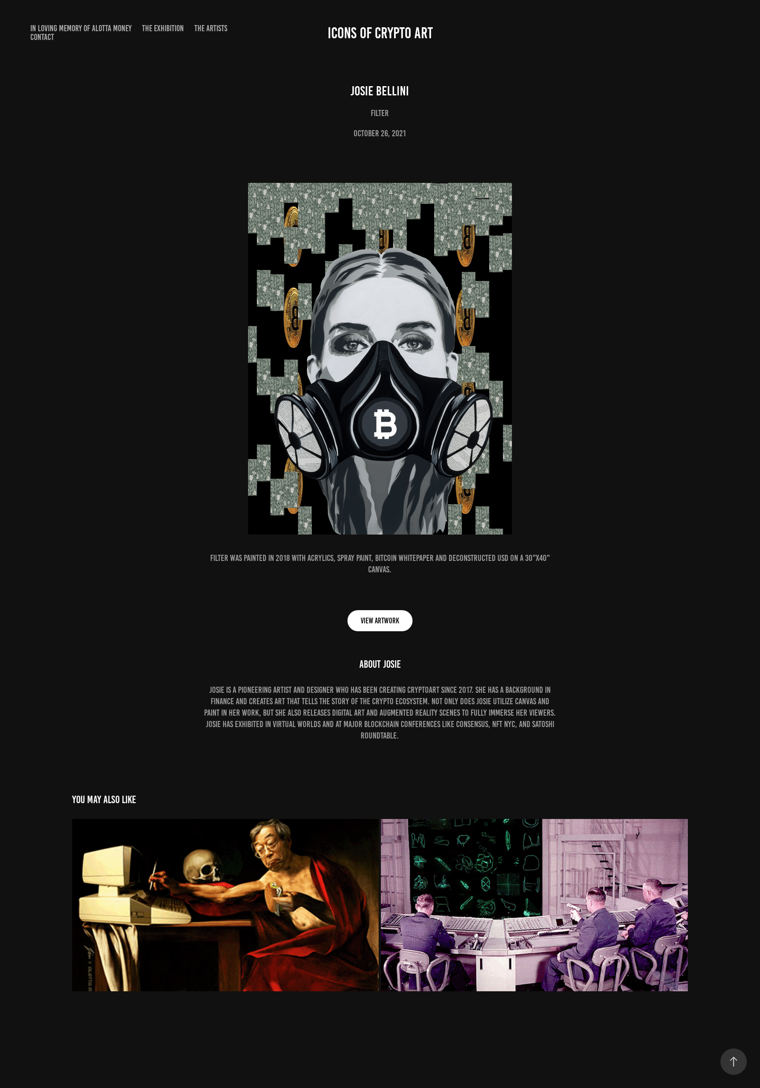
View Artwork (380, 620)
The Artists (210, 28)
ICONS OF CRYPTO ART (380, 33)
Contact (42, 37)
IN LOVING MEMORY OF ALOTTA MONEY (81, 28)
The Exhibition (163, 28)
